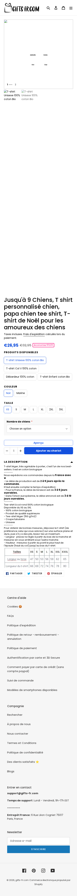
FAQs (10, 616)
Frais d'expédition (34, 334)
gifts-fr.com (22, 880)
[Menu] (71, 8)
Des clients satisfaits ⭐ (23, 762)
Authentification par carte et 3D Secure (33, 658)
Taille (8, 403)
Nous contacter (17, 733)
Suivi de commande (20, 680)
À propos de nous (19, 724)
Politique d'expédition (21, 625)
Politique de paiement (22, 648)
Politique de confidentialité (25, 752)
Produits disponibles (21, 352)
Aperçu (38, 443)
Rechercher (14, 715)
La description (16, 462)
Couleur (10, 386)
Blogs (10, 771)
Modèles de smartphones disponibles (32, 690)
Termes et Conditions (21, 743)
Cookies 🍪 (14, 606)
